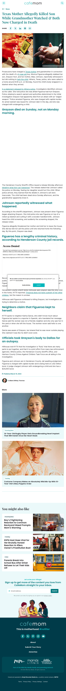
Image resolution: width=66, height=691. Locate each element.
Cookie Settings (26, 285)
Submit (54, 591)
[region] (33, 282)
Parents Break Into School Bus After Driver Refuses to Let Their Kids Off (16, 564)
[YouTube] (43, 636)
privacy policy (48, 595)
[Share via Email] (30, 28)
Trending (7, 478)
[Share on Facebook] (11, 28)
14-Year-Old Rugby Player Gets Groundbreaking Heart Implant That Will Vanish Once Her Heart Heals (31, 434)
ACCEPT (39, 285)
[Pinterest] (33, 636)
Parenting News (9, 430)
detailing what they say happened (16, 188)
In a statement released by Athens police (18, 89)
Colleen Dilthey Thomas (16, 381)
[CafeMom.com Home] (33, 3)
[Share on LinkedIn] (20, 28)
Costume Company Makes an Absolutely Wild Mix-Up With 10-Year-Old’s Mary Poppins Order (31, 482)
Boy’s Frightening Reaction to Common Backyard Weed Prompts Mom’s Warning (17, 524)
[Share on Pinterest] (25, 28)
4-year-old (22, 74)
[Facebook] (23, 636)
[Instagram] (38, 636)
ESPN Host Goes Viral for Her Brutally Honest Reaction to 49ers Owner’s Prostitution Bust (17, 544)
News (8, 9)
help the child (22, 79)
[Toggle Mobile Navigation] (4, 3)
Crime (6, 557)
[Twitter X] (28, 636)
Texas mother (30, 72)
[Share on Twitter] (15, 28)
